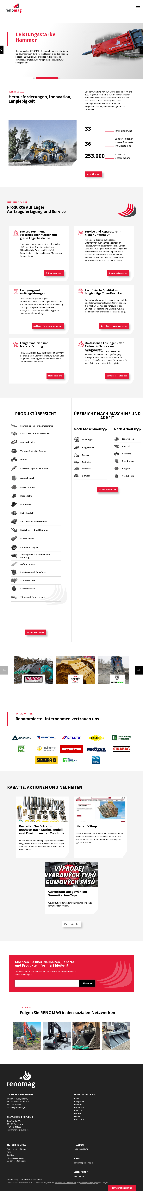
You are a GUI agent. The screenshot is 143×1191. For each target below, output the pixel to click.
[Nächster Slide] (141, 50)
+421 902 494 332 (14, 1127)
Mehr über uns (94, 174)
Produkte (78, 1104)
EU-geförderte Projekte (16, 1161)
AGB (9, 1152)
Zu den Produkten (35, 632)
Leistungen (79, 1107)
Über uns (78, 1110)
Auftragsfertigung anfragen (48, 326)
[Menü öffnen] (138, 7)
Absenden (87, 983)
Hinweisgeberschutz (15, 1158)
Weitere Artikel (71, 924)
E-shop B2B (79, 1119)
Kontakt (77, 1116)
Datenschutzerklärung (16, 1149)
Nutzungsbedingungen (89, 1182)
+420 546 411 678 (81, 1149)
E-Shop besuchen (54, 273)
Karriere (77, 1113)
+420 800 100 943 (14, 1104)
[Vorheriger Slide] (1, 50)
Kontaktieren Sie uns (117, 376)
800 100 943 (79, 1176)
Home (76, 1099)
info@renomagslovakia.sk (17, 1130)
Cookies (10, 1155)
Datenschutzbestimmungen (65, 1182)
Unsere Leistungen (118, 273)
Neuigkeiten (79, 1101)
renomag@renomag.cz (16, 1107)
